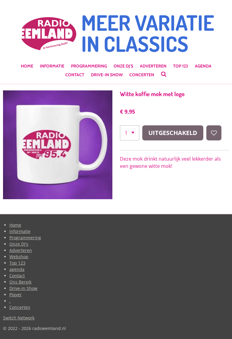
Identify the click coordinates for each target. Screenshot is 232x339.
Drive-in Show (23, 288)
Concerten (19, 307)
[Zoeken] (163, 74)
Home (15, 225)
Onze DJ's (18, 244)
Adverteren (20, 250)
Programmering (25, 237)
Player (15, 294)
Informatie (20, 231)
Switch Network (18, 318)
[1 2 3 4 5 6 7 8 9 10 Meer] (129, 132)
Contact (17, 275)
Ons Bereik (20, 282)
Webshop (18, 256)
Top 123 (17, 263)
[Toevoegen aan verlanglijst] (213, 132)
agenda (16, 269)
